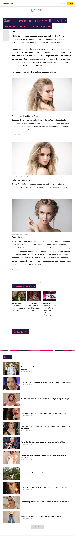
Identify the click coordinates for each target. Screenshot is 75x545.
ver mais (36, 527)
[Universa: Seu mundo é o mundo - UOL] (8, 3)
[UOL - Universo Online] (14, 3)
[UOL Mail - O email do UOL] (62, 3)
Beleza (37, 11)
